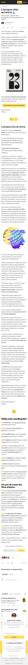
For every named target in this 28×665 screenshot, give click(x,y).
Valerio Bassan (9, 22)
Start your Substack (10, 660)
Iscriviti (20, 2)
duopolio (4, 430)
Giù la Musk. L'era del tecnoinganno (9, 610)
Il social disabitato (8, 598)
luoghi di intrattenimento (9, 292)
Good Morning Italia (8, 43)
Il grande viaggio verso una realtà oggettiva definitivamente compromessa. (10, 601)
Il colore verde (15, 503)
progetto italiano (8, 450)
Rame (14, 506)
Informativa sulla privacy (14, 651)
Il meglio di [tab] (5, 594)
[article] (14, 602)
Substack (7, 663)
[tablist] (7, 574)
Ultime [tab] (11, 594)
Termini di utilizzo (18, 646)
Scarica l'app (20, 660)
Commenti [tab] (5, 574)
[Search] (25, 593)
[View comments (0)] (8, 27)
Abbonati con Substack (15, 643)
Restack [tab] (11, 574)
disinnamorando (20, 422)
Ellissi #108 (14, 515)
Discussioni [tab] (17, 594)
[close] (23, 613)
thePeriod (14, 499)
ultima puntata (22, 472)
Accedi (24, 2)
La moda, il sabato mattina (14, 501)
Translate (5, 6)
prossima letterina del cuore (10, 534)
